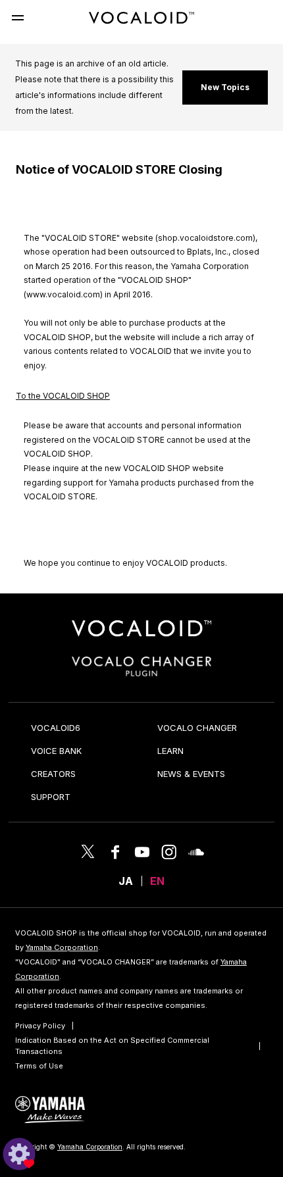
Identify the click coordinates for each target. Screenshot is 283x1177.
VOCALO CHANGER (197, 727)
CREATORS (53, 773)
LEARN (170, 750)
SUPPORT (50, 796)
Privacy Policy (40, 1025)
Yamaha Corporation (62, 947)
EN (157, 881)
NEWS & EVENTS (191, 773)
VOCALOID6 (55, 727)
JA (125, 881)
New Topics (225, 87)
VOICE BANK (56, 750)
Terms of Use (39, 1065)
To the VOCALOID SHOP (63, 396)
